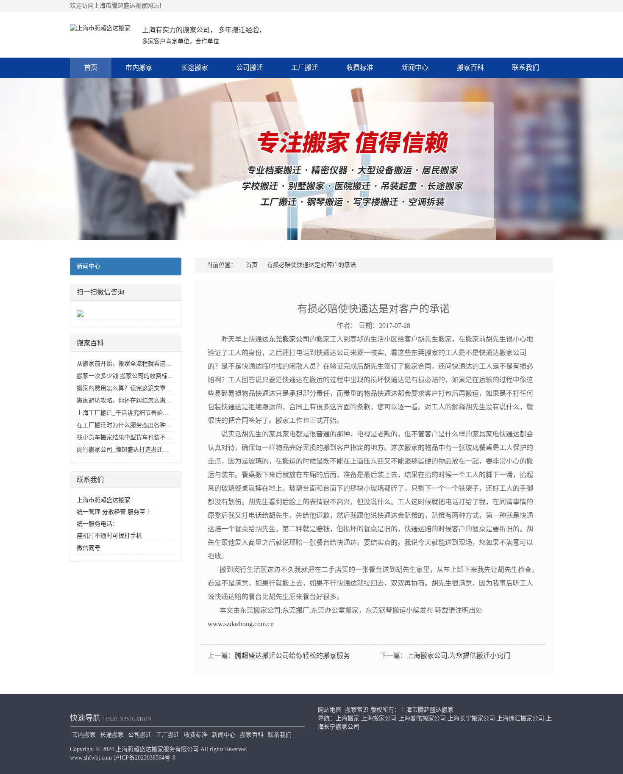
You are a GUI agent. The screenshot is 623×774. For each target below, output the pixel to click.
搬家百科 (470, 67)
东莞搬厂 (295, 610)
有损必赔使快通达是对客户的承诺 (311, 265)
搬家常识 (357, 710)
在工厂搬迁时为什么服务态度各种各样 (127, 425)
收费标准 (359, 67)
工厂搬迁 (304, 67)
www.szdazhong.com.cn (241, 623)
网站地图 (330, 710)
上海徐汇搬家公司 (520, 718)
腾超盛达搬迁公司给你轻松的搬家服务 (292, 655)
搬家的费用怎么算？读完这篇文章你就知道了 (136, 388)
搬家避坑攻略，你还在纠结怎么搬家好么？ (133, 400)
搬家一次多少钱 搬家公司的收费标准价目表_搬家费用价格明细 (159, 376)
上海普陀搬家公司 (422, 718)
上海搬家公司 (379, 718)
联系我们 (525, 67)
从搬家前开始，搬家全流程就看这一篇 (127, 364)
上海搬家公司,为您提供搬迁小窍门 (458, 655)
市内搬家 (139, 67)
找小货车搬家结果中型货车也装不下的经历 (133, 437)
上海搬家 (347, 718)
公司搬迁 (249, 67)
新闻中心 (414, 67)
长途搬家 (194, 67)
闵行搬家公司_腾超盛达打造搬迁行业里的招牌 (137, 450)
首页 (90, 67)
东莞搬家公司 (289, 339)
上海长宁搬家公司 (471, 718)
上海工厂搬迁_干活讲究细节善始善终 (126, 413)
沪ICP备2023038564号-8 (144, 758)
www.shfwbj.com (91, 758)
